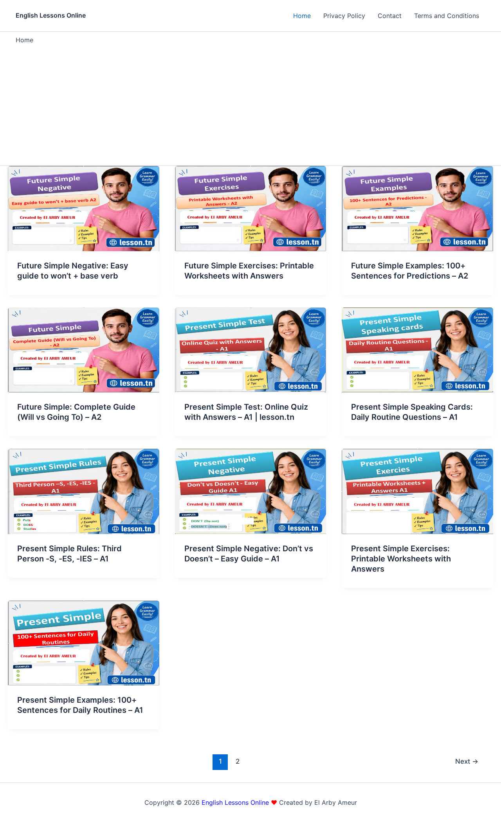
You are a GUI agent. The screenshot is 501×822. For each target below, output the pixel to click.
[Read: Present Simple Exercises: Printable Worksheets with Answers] (417, 491)
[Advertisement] (250, 103)
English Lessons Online (51, 15)
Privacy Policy (344, 16)
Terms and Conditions (446, 16)
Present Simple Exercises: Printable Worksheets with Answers (401, 559)
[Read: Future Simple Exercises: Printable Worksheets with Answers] (250, 208)
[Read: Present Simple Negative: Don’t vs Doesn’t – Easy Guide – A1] (250, 491)
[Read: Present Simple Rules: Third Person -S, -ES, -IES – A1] (83, 491)
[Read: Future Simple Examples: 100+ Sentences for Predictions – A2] (417, 208)
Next (466, 761)
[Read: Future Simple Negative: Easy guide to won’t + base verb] (83, 208)
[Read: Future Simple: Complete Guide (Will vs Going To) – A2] (83, 349)
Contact (390, 16)
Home (302, 16)
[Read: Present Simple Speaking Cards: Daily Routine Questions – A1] (417, 349)
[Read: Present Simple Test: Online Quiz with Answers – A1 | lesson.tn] (250, 349)
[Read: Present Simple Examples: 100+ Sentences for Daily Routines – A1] (83, 642)
